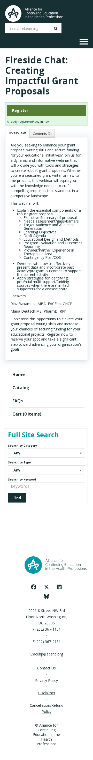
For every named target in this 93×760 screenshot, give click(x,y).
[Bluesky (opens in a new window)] (46, 596)
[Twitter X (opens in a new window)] (46, 587)
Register (20, 110)
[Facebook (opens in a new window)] (33, 587)
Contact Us (46, 668)
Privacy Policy (46, 680)
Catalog (20, 387)
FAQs (17, 401)
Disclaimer (46, 692)
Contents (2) (42, 133)
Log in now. (42, 121)
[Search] (55, 28)
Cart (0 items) (26, 414)
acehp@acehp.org (48, 654)
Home (18, 374)
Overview (17, 132)
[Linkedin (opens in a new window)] (59, 587)
